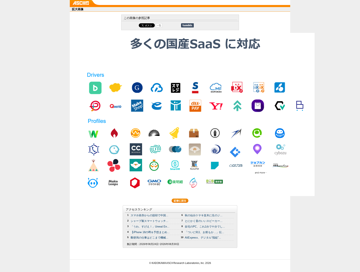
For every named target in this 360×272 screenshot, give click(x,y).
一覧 (159, 25)
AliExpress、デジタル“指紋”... (203, 237)
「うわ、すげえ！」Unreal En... (150, 226)
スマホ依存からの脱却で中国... (149, 215)
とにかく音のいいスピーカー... (203, 221)
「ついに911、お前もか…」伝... (204, 232)
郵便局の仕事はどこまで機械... (149, 237)
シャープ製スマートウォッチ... (149, 221)
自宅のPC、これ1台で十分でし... (205, 226)
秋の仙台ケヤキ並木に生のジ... (203, 215)
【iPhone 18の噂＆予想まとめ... (150, 232)
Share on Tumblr (187, 25)
